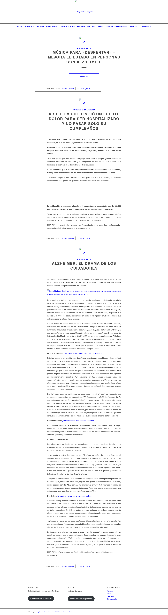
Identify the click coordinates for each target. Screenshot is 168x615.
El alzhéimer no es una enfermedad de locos (74, 495)
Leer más (84, 76)
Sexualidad (111, 596)
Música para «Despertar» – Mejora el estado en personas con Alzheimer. (84, 57)
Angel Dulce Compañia (43, 612)
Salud (88, 48)
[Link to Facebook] (138, 612)
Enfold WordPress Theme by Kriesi (61, 612)
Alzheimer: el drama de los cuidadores (84, 266)
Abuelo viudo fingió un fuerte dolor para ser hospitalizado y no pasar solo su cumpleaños (84, 121)
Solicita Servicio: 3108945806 (41, 598)
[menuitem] (19, 27)
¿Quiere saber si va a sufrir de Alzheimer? (78, 420)
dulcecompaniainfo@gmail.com (81, 598)
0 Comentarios (68, 89)
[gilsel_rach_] (84, 103)
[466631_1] (84, 253)
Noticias (81, 48)
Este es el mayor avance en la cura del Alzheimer (83, 353)
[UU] (84, 42)
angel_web (85, 89)
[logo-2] (84, 11)
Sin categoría (88, 110)
